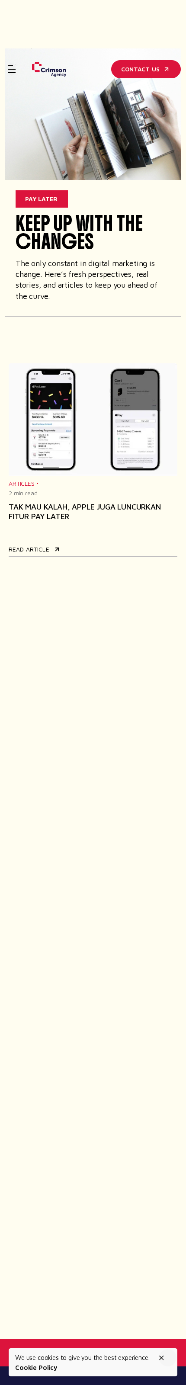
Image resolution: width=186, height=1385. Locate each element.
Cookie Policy (36, 1367)
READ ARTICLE (29, 549)
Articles (22, 483)
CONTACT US (140, 69)
